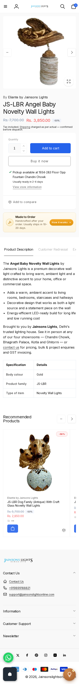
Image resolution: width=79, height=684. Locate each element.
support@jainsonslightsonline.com (31, 594)
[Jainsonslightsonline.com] (18, 562)
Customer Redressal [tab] (53, 249)
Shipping (25, 126)
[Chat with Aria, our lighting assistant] (69, 674)
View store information (27, 186)
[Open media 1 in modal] (39, 52)
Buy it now (39, 161)
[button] (5, 6)
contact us (11, 347)
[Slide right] (71, 52)
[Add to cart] (12, 529)
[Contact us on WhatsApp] (8, 658)
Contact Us (16, 581)
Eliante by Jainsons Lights (25, 97)
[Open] (10, 674)
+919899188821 (19, 588)
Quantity (13, 139)
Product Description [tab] (18, 249)
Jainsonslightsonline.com (57, 677)
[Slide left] (7, 52)
